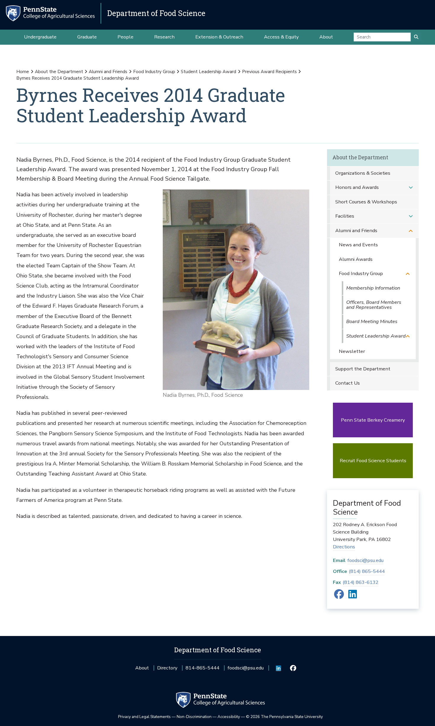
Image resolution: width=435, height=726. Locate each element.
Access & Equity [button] (281, 36)
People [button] (125, 36)
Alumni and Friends (108, 72)
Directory (167, 667)
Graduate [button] (87, 36)
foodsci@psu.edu (365, 560)
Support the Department (362, 368)
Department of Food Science (156, 13)
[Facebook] (339, 596)
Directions (344, 546)
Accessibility (229, 716)
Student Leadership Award (208, 72)
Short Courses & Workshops (366, 201)
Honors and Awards (357, 187)
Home (22, 72)
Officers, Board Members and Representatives (373, 305)
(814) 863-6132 (360, 582)
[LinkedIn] (353, 596)
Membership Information (373, 288)
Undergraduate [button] (40, 36)
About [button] (326, 36)
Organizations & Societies (362, 173)
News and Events (358, 244)
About (142, 667)
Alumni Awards (356, 259)
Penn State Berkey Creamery (373, 420)
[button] (411, 188)
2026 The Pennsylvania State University (284, 716)
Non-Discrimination (194, 716)
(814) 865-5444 (367, 571)
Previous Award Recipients (269, 72)
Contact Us (347, 383)
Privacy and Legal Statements (144, 716)
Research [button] (164, 36)
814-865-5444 (202, 669)
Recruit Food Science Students (373, 460)
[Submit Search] (416, 37)
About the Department (59, 72)
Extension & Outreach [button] (219, 36)
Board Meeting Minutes (371, 321)
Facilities (344, 216)
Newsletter (352, 351)
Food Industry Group (154, 72)
